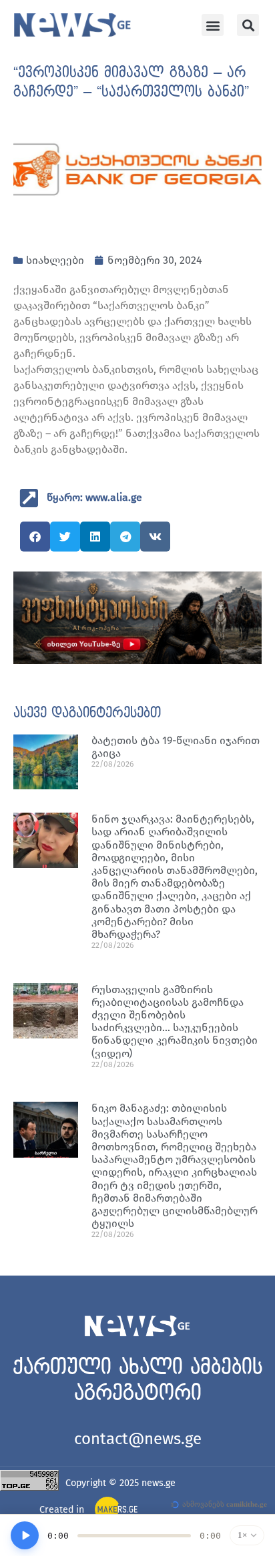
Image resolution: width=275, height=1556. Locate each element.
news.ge (159, 1483)
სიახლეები (55, 260)
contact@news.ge (138, 1438)
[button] (213, 25)
